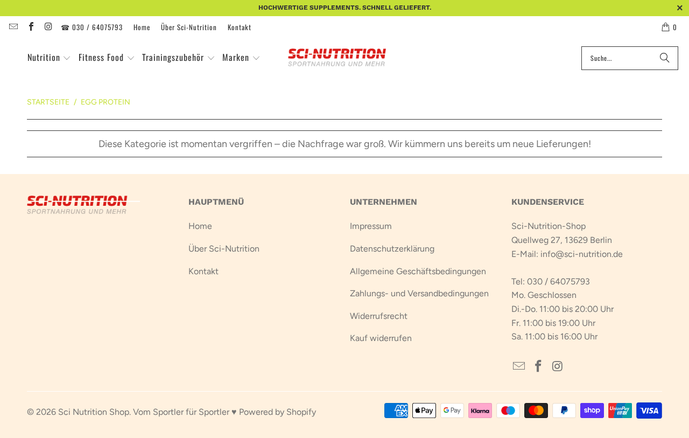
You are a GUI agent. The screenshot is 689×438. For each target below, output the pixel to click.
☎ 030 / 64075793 (92, 27)
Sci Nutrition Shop (93, 412)
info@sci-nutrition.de (581, 254)
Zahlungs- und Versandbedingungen (419, 293)
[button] (49, 58)
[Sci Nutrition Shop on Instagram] (48, 27)
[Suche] (664, 58)
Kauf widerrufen (381, 338)
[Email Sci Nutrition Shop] (13, 27)
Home (141, 27)
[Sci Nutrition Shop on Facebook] (30, 27)
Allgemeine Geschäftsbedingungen (418, 271)
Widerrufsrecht (378, 316)
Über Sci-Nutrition (189, 27)
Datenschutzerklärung (392, 249)
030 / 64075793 (558, 281)
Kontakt (239, 27)
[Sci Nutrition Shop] (343, 58)
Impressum (371, 226)
